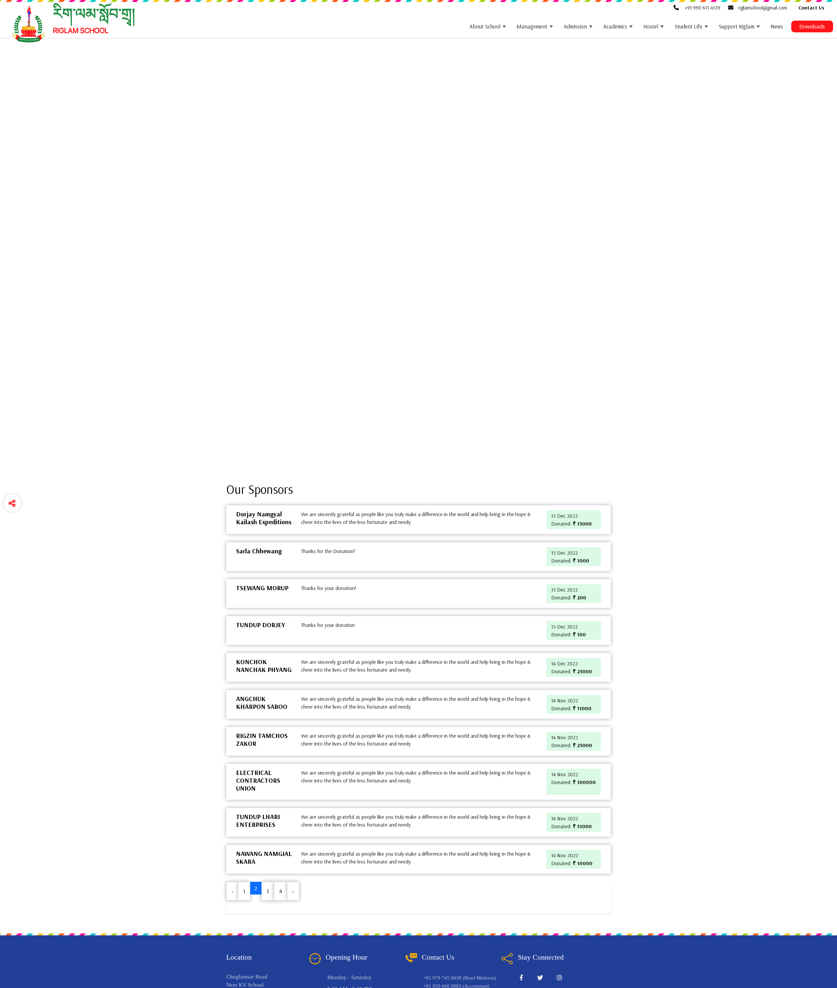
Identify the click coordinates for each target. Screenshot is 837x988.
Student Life (688, 26)
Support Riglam (736, 26)
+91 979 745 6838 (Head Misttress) (459, 977)
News (777, 26)
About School (485, 26)
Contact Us (811, 7)
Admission (575, 26)
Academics (615, 26)
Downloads (812, 26)
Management (532, 26)
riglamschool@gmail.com (762, 8)
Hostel (650, 26)
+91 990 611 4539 (702, 8)
